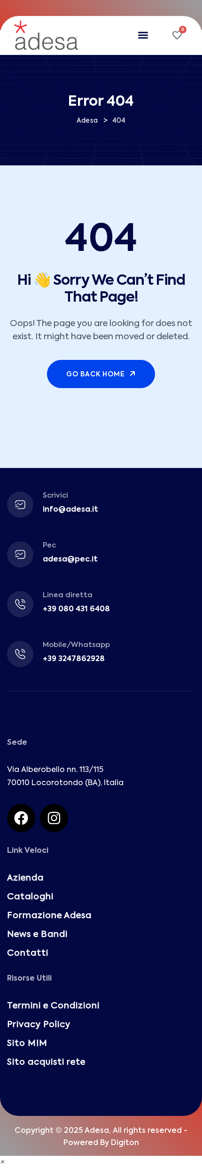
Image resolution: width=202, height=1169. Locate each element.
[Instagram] (54, 818)
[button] (143, 35)
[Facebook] (21, 818)
